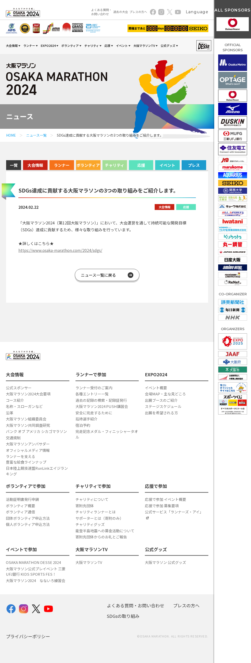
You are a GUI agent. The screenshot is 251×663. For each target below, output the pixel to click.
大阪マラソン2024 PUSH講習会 (101, 406)
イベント (167, 165)
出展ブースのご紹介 (161, 400)
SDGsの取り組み (123, 616)
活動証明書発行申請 (22, 499)
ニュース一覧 (36, 135)
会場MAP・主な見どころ (165, 393)
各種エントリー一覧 (92, 393)
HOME (11, 135)
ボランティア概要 (20, 505)
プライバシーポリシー (28, 636)
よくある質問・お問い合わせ (101, 12)
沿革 (9, 412)
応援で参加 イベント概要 (165, 499)
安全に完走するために (93, 412)
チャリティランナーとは (95, 511)
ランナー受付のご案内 (93, 387)
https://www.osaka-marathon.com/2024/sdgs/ (60, 250)
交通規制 (13, 437)
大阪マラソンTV (88, 562)
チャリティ (114, 165)
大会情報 (35, 165)
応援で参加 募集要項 (162, 505)
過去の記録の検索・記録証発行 (101, 400)
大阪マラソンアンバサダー (28, 443)
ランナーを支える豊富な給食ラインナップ (26, 459)
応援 (141, 165)
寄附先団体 (84, 505)
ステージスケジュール (163, 406)
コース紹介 (15, 400)
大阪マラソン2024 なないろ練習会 (35, 580)
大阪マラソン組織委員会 (26, 418)
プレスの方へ (138, 12)
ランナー (62, 165)
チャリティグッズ (90, 524)
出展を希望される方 (161, 412)
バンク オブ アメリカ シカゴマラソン (36, 431)
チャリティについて (91, 499)
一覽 (14, 165)
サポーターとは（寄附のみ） (99, 518)
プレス (194, 165)
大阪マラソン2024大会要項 (28, 393)
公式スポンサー (19, 387)
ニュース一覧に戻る (98, 275)
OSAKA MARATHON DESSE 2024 (33, 562)
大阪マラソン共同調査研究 (28, 425)
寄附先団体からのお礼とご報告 (101, 536)
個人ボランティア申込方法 (28, 524)
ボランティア (88, 165)
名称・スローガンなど (24, 406)
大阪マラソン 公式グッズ (165, 562)
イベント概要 (156, 387)
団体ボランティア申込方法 (28, 518)
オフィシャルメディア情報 (28, 450)
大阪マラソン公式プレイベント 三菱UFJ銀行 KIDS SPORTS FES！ (35, 571)
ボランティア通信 (20, 511)
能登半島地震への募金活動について (104, 530)
